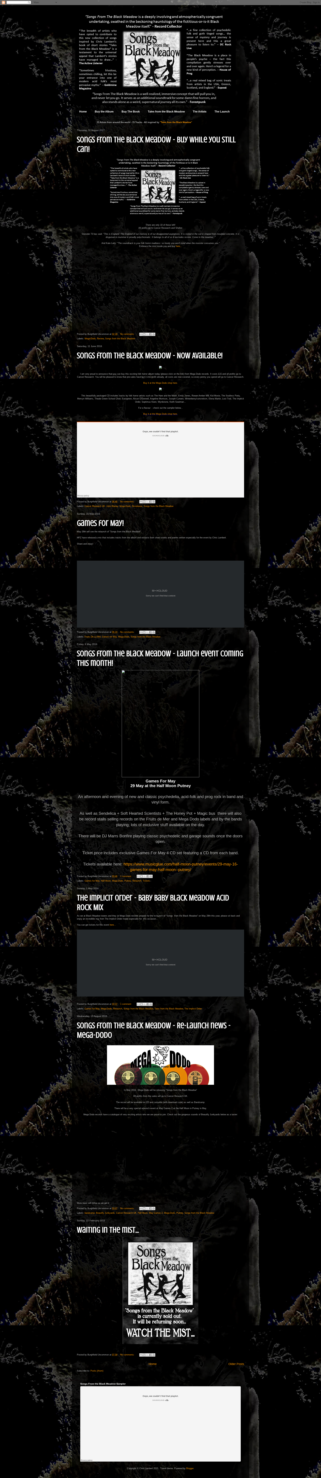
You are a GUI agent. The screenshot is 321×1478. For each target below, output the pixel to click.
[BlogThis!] (144, 334)
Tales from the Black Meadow (166, 111)
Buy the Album (104, 111)
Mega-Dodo (90, 338)
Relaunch (136, 881)
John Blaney (112, 506)
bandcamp (90, 1213)
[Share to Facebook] (150, 334)
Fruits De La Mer (93, 636)
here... (179, 246)
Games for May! (100, 523)
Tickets (146, 881)
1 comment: (126, 876)
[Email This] (141, 334)
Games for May (109, 636)
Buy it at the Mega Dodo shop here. (160, 383)
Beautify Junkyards (105, 1213)
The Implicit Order (193, 1008)
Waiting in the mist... (108, 1230)
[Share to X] (147, 334)
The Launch (222, 111)
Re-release (137, 506)
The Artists (199, 111)
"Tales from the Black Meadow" (176, 122)
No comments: (127, 334)
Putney (127, 881)
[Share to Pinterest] (153, 334)
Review (100, 338)
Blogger (189, 1468)
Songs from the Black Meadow (120, 338)
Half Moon (106, 881)
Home (83, 111)
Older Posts (236, 1364)
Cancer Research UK (95, 506)
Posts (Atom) (96, 1371)
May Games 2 (156, 1213)
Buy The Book (131, 111)
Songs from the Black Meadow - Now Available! (150, 355)
